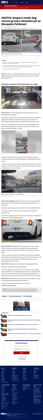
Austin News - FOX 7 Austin (26, 389)
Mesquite (5, 28)
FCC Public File (14, 397)
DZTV (2, 401)
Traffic (35, 373)
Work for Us (14, 394)
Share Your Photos (15, 380)
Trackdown (3, 396)
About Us (14, 385)
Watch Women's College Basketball (37, 400)
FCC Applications (15, 398)
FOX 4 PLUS (14, 399)
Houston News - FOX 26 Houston (27, 387)
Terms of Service (22, 359)
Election (2, 375)
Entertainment (36, 375)
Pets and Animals (27, 296)
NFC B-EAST (3, 400)
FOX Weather (14, 376)
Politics (2, 376)
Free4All (2, 390)
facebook (33, 414)
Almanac (13, 373)
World (2, 373)
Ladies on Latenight (5, 393)
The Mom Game (4, 405)
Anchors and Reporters (14, 388)
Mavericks (24, 372)
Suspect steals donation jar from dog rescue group (11, 53)
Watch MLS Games (37, 402)
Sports (24, 368)
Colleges (24, 377)
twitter (35, 414)
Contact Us (14, 386)
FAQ (13, 391)
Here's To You (3, 406)
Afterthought (3, 398)
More (27, 2)
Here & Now (3, 407)
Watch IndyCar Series (37, 395)
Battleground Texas (5, 394)
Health (2, 380)
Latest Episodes (5, 385)
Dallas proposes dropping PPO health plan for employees (20, 315)
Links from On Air (37, 369)
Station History (14, 390)
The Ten (2, 387)
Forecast (13, 369)
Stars (24, 373)
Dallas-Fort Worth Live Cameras (15, 378)
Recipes (35, 372)
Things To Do (36, 376)
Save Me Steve (36, 377)
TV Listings (14, 395)
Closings (13, 371)
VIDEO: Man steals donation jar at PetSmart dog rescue (12, 194)
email (41, 414)
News (2, 368)
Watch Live (3, 386)
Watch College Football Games (36, 390)
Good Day (36, 368)
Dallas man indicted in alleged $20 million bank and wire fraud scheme (23, 324)
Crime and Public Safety (15, 296)
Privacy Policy (22, 358)
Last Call (2, 392)
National (2, 372)
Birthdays (35, 371)
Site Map (13, 403)
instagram (37, 414)
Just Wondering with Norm (5, 403)
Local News (3, 369)
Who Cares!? (3, 397)
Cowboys (24, 369)
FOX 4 (2, 28)
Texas (2, 371)
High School (25, 379)
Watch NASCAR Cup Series (37, 393)
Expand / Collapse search (41, 2)
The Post (3, 389)
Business (3, 379)
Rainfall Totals (14, 375)
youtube (39, 414)
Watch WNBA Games (37, 401)
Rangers (24, 371)
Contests (13, 401)
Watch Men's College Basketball (37, 397)
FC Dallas (24, 375)
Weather (14, 368)
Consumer (3, 377)
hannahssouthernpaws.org (8, 285)
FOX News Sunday (4, 382)
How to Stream (15, 393)
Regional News (26, 385)
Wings (24, 376)
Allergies (13, 372)
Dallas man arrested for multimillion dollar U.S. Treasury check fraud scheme (24, 333)
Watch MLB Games (37, 391)
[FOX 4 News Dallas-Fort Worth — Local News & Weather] (5, 2)
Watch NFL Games (37, 387)
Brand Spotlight (15, 402)
